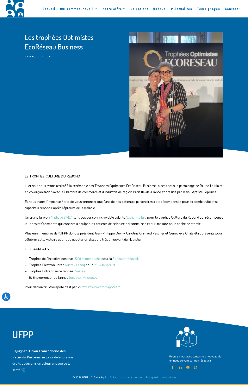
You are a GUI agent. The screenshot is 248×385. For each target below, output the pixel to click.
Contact (231, 9)
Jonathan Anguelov (83, 277)
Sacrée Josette (113, 377)
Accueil (49, 9)
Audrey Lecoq (75, 265)
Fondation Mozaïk (126, 259)
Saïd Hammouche (88, 259)
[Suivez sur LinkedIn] (180, 367)
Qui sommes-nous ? (77, 9)
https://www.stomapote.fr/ (100, 287)
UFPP (51, 56)
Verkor (80, 271)
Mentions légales (133, 377)
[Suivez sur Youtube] (188, 367)
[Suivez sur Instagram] (196, 367)
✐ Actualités (181, 9)
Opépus (159, 9)
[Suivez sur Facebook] (172, 367)
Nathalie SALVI (62, 217)
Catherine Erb (136, 217)
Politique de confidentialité (161, 377)
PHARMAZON (104, 265)
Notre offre (112, 9)
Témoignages (208, 9)
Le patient (139, 9)
